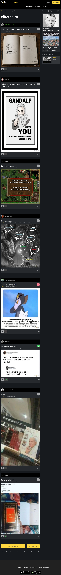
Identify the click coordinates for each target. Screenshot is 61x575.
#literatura (8, 31)
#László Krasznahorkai (18, 167)
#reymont (12, 481)
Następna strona (12, 546)
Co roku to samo (7, 166)
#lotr (14, 88)
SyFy (3, 394)
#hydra (19, 222)
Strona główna (5, 11)
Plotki (2, 31)
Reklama (26, 567)
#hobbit (16, 88)
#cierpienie (16, 348)
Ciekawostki (3, 88)
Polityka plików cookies (43, 567)
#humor (7, 286)
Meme (2, 348)
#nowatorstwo (24, 222)
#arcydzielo (21, 348)
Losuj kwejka (34, 546)
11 (2, 551)
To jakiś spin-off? (7, 480)
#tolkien (20, 88)
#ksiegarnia (12, 396)
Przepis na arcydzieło (9, 346)
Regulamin (32, 567)
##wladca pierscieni (26, 88)
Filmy (38, 6)
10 (6, 551)
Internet (2, 167)
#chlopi (16, 481)
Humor (2, 286)
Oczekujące (29, 6)
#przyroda (16, 222)
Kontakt (19, 567)
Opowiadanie (6, 221)
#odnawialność (31, 222)
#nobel (12, 167)
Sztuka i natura (4, 222)
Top (45, 6)
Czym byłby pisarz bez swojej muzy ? (15, 29)
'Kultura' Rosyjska (8, 285)
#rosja (11, 286)
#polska (7, 348)
